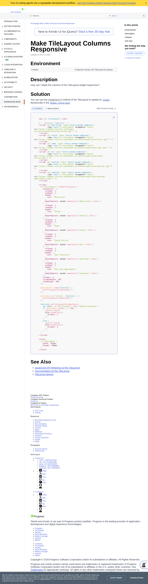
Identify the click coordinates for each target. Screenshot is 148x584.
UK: (48, 462)
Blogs (37, 430)
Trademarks (37, 569)
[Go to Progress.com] (38, 517)
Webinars (38, 432)
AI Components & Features (12, 32)
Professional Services (43, 434)
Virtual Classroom (42, 438)
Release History (41, 426)
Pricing (37, 413)
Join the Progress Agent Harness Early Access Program (106, 3)
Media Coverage (41, 536)
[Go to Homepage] (22, 12)
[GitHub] (40, 486)
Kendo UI (34, 401)
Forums (38, 428)
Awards (38, 532)
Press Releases (41, 534)
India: (48, 464)
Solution (40, 94)
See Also (41, 362)
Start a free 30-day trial (94, 31)
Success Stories (41, 449)
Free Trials (39, 411)
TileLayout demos (44, 374)
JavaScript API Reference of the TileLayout (57, 367)
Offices (37, 540)
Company (38, 528)
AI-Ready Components (50, 405)
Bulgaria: (49, 466)
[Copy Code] (113, 117)
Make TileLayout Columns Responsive (60, 23)
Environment (45, 63)
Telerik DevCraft (37, 397)
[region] (74, 578)
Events (37, 439)
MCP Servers (36, 405)
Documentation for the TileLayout (52, 371)
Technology (39, 530)
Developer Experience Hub (45, 420)
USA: (48, 460)
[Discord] (40, 488)
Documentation (41, 424)
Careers (38, 538)
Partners (38, 436)
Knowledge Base (12, 102)
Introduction (10, 21)
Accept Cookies (116, 578)
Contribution (10, 97)
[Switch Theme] (144, 16)
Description (44, 79)
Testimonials (40, 451)
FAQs (37, 441)
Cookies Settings (136, 578)
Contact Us (39, 458)
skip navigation (16, 12)
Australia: (49, 468)
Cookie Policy (44, 579)
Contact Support (135, 53)
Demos (37, 422)
